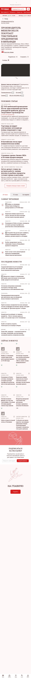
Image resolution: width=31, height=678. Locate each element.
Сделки (3, 95)
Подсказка (8, 202)
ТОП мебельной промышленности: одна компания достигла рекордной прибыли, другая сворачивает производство (14, 109)
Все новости (5, 12)
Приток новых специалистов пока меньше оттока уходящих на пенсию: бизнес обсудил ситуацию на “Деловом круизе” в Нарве (15, 306)
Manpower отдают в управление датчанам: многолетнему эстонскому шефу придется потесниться (13, 278)
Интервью (4, 264)
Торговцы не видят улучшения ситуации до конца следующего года (11, 128)
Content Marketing (9, 167)
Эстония (18, 92)
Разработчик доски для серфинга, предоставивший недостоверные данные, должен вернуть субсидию (17, 234)
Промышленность (6, 92)
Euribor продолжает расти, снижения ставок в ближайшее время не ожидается (14, 243)
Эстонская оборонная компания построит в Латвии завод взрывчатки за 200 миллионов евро (12, 287)
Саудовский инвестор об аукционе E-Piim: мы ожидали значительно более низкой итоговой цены (12, 268)
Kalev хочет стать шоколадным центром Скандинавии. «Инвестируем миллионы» (15, 253)
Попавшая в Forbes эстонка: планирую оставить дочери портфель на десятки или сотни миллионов (17, 224)
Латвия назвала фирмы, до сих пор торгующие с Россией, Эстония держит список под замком (8, 402)
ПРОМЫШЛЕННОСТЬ (7, 21)
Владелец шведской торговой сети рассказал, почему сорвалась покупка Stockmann (22, 402)
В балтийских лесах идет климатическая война (11, 143)
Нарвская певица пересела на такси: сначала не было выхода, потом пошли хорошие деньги (15, 215)
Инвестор (19, 12)
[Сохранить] (29, 202)
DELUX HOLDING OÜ (15, 95)
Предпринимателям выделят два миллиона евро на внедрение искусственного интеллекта (11, 297)
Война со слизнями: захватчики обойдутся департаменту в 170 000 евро (14, 205)
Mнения (3, 329)
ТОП (2, 104)
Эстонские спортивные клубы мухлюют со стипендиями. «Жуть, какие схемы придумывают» (22, 359)
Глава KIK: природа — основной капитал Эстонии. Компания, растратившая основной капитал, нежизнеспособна (13, 333)
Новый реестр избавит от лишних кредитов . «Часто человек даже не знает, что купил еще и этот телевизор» (13, 316)
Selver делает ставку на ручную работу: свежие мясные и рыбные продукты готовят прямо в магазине (13, 172)
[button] (9, 460)
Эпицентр (13, 12)
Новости (3, 123)
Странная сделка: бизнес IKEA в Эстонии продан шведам (13, 156)
